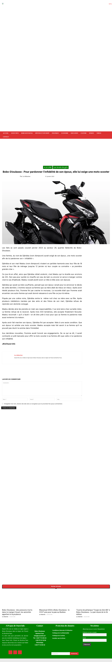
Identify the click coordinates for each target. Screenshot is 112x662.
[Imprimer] (97, 177)
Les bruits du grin (61, 167)
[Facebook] (81, 177)
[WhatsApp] (89, 177)
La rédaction (26, 176)
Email (84, 638)
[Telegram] (93, 177)
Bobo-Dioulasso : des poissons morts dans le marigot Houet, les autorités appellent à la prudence (17, 612)
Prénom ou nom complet (90, 632)
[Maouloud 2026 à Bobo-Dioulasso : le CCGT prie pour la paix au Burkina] (56, 599)
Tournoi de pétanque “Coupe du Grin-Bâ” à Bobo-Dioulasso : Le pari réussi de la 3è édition (93, 612)
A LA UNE (48, 167)
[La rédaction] (8, 358)
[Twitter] (85, 177)
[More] (101, 177)
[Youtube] (20, 360)
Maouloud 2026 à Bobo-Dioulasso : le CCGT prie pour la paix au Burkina (54, 611)
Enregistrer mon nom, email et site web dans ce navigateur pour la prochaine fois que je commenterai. (33, 403)
